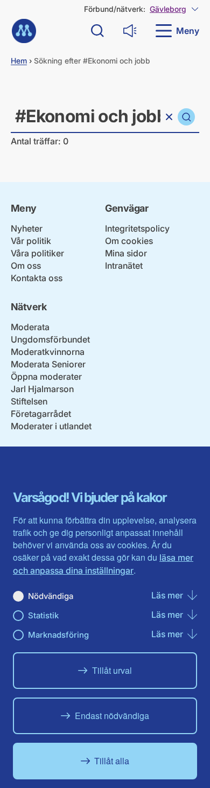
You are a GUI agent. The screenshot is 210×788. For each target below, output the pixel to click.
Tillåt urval (112, 670)
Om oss (26, 265)
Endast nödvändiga (112, 715)
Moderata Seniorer (48, 364)
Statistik (43, 615)
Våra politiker (37, 253)
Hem (19, 60)
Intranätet (124, 265)
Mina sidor (126, 253)
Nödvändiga (50, 596)
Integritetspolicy (137, 228)
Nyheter (27, 228)
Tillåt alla (111, 761)
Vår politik (31, 240)
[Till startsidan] (24, 31)
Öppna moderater (46, 376)
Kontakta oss (36, 278)
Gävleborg (168, 8)
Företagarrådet (41, 413)
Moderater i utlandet (51, 426)
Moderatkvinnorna (48, 351)
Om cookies (129, 240)
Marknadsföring (58, 635)
